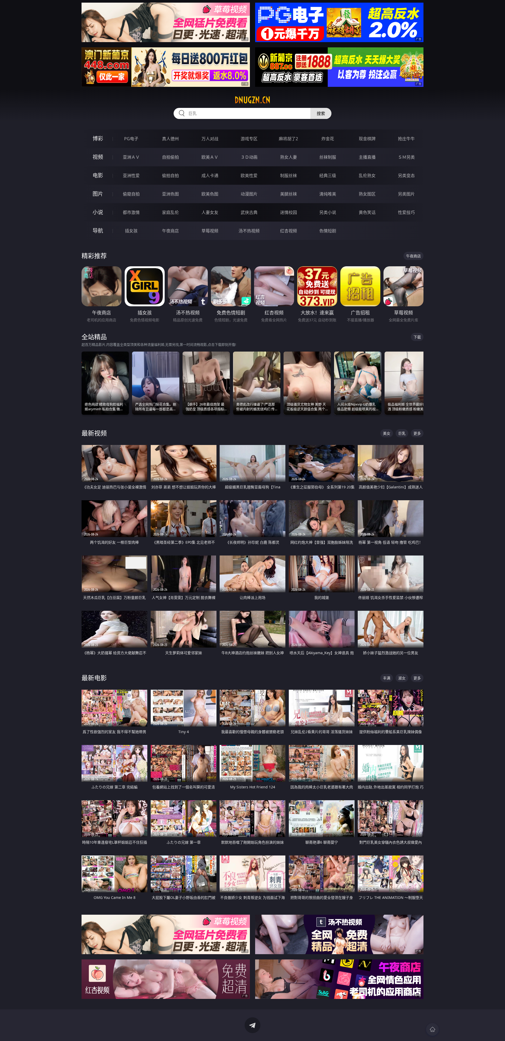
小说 (98, 212)
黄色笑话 (367, 212)
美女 (386, 433)
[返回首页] (432, 1029)
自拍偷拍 (170, 157)
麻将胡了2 (288, 139)
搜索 (321, 113)
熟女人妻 (288, 157)
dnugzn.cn (252, 100)
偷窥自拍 (131, 194)
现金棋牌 (367, 139)
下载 (417, 336)
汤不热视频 (249, 231)
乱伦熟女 (367, 175)
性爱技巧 (406, 212)
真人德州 (170, 139)
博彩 (98, 138)
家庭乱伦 (170, 212)
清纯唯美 (327, 194)
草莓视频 (209, 231)
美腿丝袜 (288, 194)
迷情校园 (288, 212)
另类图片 (406, 194)
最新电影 (94, 677)
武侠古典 (249, 212)
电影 (98, 175)
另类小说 (327, 212)
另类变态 (406, 175)
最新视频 (94, 433)
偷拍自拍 (170, 175)
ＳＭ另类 (406, 157)
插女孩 (131, 231)
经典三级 (327, 175)
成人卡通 (209, 175)
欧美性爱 (249, 175)
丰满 (386, 677)
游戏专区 (249, 139)
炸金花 (327, 139)
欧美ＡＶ (209, 157)
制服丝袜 (288, 175)
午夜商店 (170, 231)
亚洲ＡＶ (131, 157)
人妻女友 (209, 212)
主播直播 (367, 157)
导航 (98, 230)
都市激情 (131, 212)
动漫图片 (249, 194)
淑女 (402, 677)
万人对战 (209, 139)
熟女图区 (367, 194)
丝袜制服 (327, 157)
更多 (417, 433)
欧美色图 (209, 194)
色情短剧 (327, 231)
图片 (98, 193)
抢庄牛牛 (406, 139)
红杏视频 (288, 231)
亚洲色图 (170, 194)
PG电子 (131, 139)
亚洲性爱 (131, 175)
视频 (98, 157)
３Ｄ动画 (249, 157)
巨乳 (402, 433)
